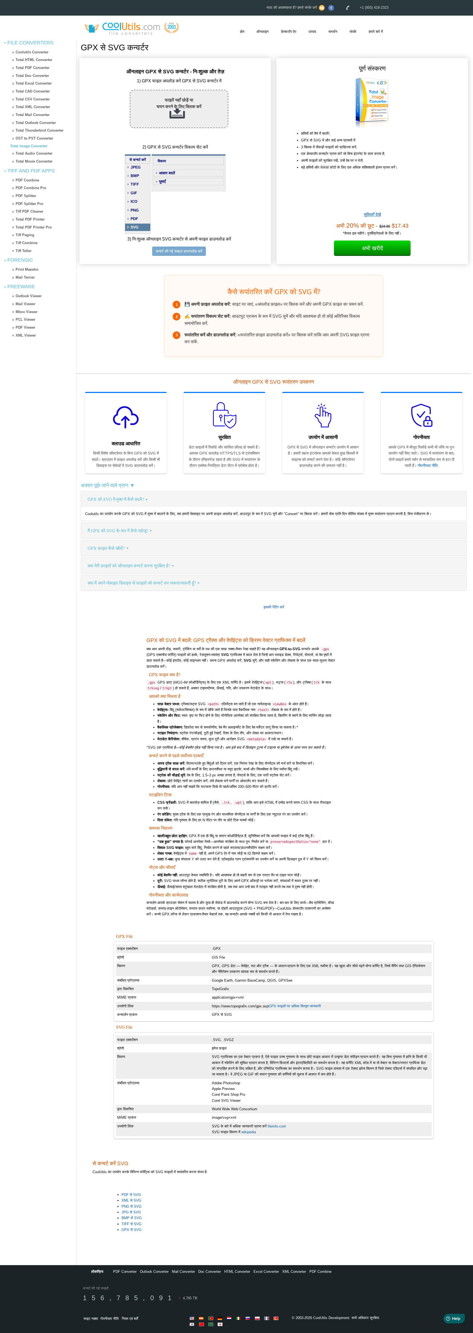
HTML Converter (237, 1272)
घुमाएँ (162, 181)
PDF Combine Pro (31, 188)
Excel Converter (266, 1272)
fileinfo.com (277, 1126)
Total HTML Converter (34, 60)
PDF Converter (125, 1272)
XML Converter (294, 1272)
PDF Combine (27, 180)
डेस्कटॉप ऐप (288, 32)
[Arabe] (211, 1324)
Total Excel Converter (34, 83)
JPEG (136, 167)
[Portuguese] (211, 1318)
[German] (220, 1318)
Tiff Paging (25, 235)
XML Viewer (26, 335)
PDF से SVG (131, 1195)
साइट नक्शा (90, 1319)
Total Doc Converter (32, 76)
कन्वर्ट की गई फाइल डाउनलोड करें (179, 251)
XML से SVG (131, 1200)
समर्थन (332, 32)
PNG (135, 210)
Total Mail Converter (33, 115)
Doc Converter (209, 1272)
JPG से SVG (131, 1212)
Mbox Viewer (27, 312)
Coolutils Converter (32, 52)
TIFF (135, 184)
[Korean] (193, 1324)
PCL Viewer (25, 319)
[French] (267, 1318)
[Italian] (239, 1318)
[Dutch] (230, 1318)
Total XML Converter (33, 107)
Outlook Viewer (29, 296)
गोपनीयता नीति (428, 465)
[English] (193, 1318)
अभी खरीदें (372, 248)
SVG (135, 227)
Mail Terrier (25, 277)
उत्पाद (312, 32)
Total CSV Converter (33, 99)
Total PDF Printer (30, 219)
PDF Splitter (26, 196)
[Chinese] (202, 1324)
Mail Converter (183, 1272)
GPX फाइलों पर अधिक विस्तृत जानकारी (295, 1006)
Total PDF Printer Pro (34, 227)
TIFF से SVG (132, 1224)
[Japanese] (220, 1324)
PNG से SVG (132, 1206)
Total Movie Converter (34, 161)
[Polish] (258, 1318)
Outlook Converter (154, 1272)
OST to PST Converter (34, 138)
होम (242, 32)
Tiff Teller (23, 251)
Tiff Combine (27, 243)
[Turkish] (276, 1318)
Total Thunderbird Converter (40, 130)
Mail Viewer (25, 304)
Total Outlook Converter (36, 123)
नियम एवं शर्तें (130, 1319)
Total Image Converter (28, 146)
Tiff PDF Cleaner (29, 211)
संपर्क (353, 32)
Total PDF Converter (33, 68)
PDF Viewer (25, 327)
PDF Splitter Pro (29, 204)
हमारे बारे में (376, 32)
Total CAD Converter (33, 91)
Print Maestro (27, 269)
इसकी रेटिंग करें (274, 607)
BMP (135, 176)
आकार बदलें (167, 173)
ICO (134, 201)
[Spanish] (202, 1318)
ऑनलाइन (262, 32)
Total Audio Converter (34, 153)
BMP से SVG (132, 1218)
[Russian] (248, 1318)
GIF (134, 193)
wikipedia (248, 1132)
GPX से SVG (132, 1230)
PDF (134, 218)
